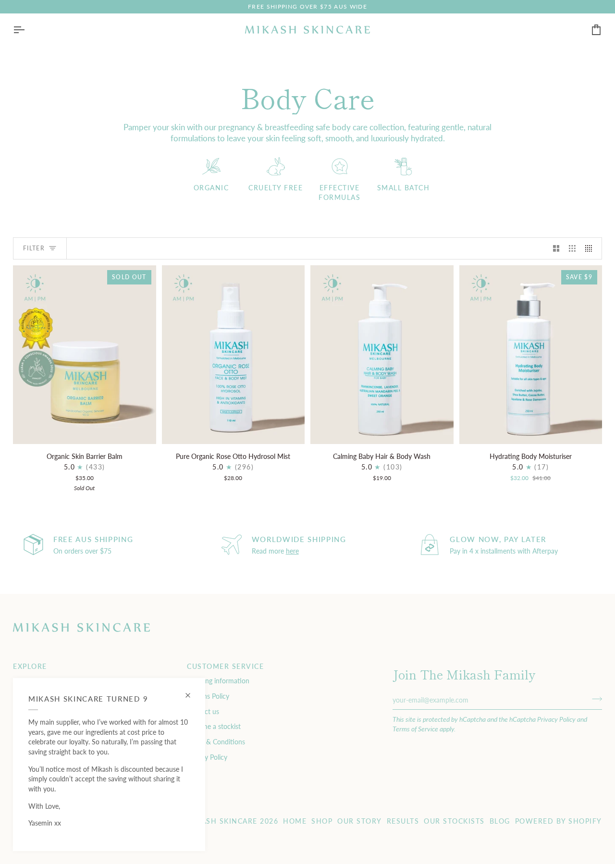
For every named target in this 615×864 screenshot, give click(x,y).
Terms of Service (415, 729)
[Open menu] (27, 30)
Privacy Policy (556, 719)
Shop (321, 821)
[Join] (594, 698)
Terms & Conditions (216, 742)
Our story (359, 821)
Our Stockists (454, 821)
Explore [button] (30, 666)
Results (403, 821)
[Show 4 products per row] (591, 248)
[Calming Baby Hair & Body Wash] (382, 354)
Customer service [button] (225, 666)
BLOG (500, 821)
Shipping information (218, 681)
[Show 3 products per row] (572, 248)
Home (295, 821)
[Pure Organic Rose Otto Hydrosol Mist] (233, 354)
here (292, 551)
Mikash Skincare (222, 821)
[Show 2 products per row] (556, 248)
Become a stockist (214, 726)
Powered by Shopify (558, 821)
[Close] (192, 691)
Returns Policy (208, 696)
